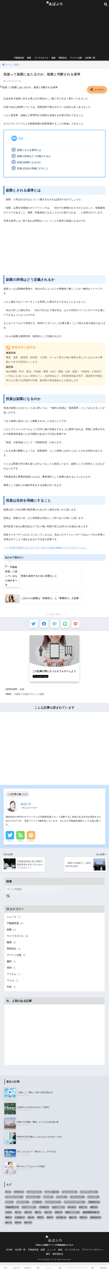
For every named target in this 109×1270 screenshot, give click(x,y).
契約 (38, 1212)
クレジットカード (14, 1197)
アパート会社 (52, 1192)
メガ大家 (37, 1202)
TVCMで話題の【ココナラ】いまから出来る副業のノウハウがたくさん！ (47, 547)
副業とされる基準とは (29, 150)
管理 (40, 1217)
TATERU (18, 1192)
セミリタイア (77, 1197)
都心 (8, 1222)
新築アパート (72, 1212)
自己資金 (61, 1217)
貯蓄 (83, 1217)
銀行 (28, 1222)
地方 (18, 1212)
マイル (12, 980)
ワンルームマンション (74, 1202)
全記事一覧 (90, 58)
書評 (11, 961)
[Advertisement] (54, 33)
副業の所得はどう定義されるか (34, 156)
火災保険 (19, 1217)
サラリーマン (33, 1197)
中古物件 (44, 1207)
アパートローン (34, 1192)
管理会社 (63, 58)
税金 (31, 1217)
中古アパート (29, 1207)
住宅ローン (58, 1207)
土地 (8, 1212)
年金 (11, 986)
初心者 (72, 1207)
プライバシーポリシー (92, 1250)
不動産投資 (19, 58)
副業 (29, 58)
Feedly (20, 841)
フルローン (93, 1197)
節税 (50, 1217)
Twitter (9, 841)
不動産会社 (93, 1202)
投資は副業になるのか (29, 162)
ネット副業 (38, 694)
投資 (26, 694)
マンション (23, 1202)
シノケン (48, 1197)
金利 (18, 1222)
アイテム (13, 974)
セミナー (61, 1197)
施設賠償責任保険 (91, 1212)
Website (31, 841)
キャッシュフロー (89, 1192)
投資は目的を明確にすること (32, 168)
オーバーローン (69, 1192)
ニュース (13, 917)
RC (8, 1192)
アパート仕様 (76, 58)
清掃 (8, 1217)
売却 (11, 967)
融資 (53, 58)
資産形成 (95, 1217)
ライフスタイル (41, 58)
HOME (9, 1250)
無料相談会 (58, 1254)
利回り (83, 1207)
